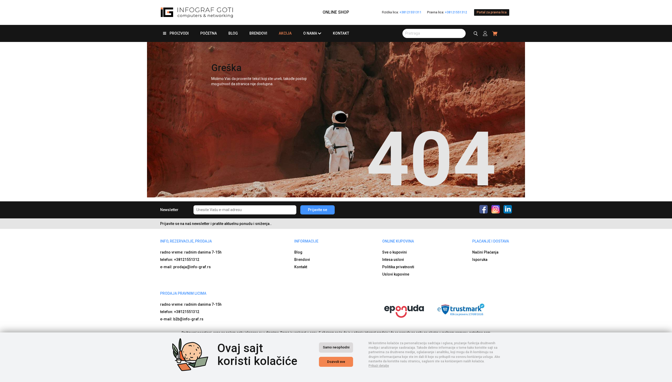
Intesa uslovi (393, 259)
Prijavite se (317, 210)
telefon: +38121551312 (179, 259)
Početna (208, 33)
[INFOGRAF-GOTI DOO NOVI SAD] (197, 12)
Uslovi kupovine (395, 274)
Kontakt (341, 33)
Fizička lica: (402, 12)
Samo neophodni (336, 347)
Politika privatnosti (398, 267)
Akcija (285, 33)
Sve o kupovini (394, 252)
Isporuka (479, 259)
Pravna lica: (447, 12)
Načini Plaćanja (485, 252)
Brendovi (258, 33)
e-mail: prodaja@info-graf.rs (185, 267)
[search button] (475, 33)
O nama (310, 33)
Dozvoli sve (336, 362)
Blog (233, 33)
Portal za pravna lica (492, 12)
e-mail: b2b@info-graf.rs (181, 319)
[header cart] (495, 33)
